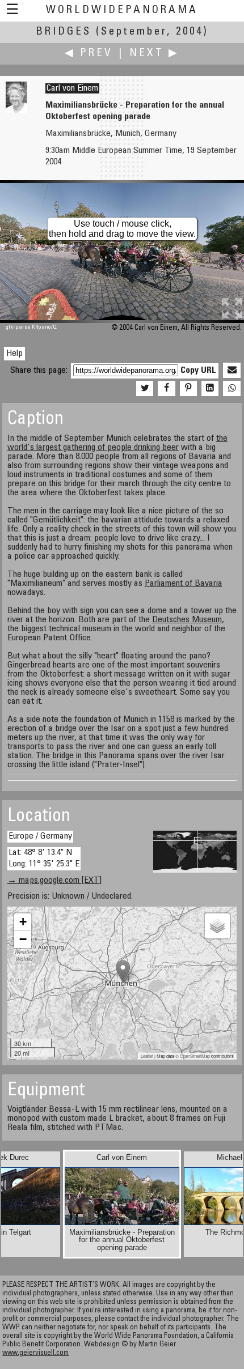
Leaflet (147, 1056)
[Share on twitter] (144, 388)
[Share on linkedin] (210, 388)
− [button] (23, 939)
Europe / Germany (40, 836)
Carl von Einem (72, 88)
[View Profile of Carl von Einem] (16, 110)
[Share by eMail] (231, 370)
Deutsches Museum (187, 619)
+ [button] (23, 922)
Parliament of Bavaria (183, 583)
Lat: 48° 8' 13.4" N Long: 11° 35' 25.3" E (44, 858)
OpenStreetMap (195, 1056)
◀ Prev (89, 53)
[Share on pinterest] (188, 388)
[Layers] (217, 925)
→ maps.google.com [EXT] (54, 880)
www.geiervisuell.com (35, 1353)
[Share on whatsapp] (231, 388)
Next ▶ (154, 53)
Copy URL (198, 370)
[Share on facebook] (166, 388)
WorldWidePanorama (122, 10)
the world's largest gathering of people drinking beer (117, 443)
